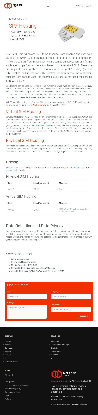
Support (8, 351)
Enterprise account (75, 167)
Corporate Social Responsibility (16, 385)
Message (10, 303)
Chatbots (54, 348)
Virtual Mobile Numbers (42, 125)
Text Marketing (56, 351)
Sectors (8, 345)
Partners (8, 399)
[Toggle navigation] (48, 6)
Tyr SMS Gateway (17, 19)
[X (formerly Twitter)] (6, 375)
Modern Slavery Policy (13, 389)
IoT (52, 358)
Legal (7, 395)
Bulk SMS (54, 355)
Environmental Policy (12, 392)
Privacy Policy (10, 382)
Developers (9, 348)
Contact (8, 355)
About (7, 358)
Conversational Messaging (61, 345)
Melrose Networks (11, 362)
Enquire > (84, 316)
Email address (56, 305)
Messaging (55, 341)
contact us (11, 170)
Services (8, 341)
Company (54, 292)
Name (9, 292)
